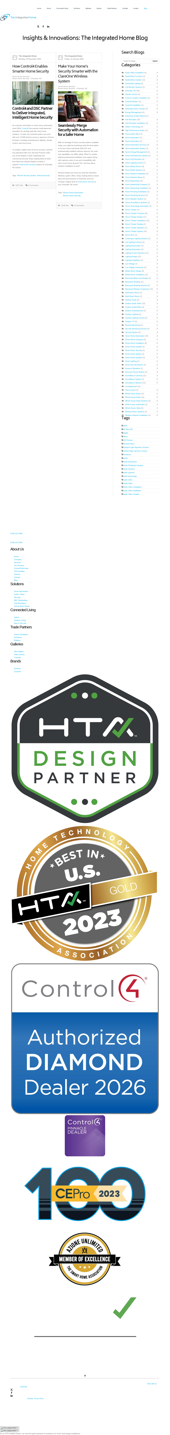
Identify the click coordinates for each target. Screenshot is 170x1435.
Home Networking (132, 181)
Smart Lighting (131, 361)
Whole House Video (133, 408)
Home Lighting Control (134, 163)
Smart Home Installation (134, 343)
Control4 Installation (133, 105)
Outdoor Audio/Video (133, 307)
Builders (17, 640)
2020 (125, 426)
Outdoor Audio (131, 300)
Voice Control (130, 390)
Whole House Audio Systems (136, 401)
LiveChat (23, 1387)
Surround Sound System (134, 372)
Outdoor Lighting (131, 314)
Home (39, 8)
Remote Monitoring (132, 325)
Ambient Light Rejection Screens (136, 447)
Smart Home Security (20, 76)
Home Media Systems (134, 170)
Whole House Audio (133, 397)
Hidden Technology (133, 127)
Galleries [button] (88, 8)
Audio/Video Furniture (134, 76)
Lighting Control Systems (135, 253)
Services (17, 562)
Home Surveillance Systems (136, 202)
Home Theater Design (134, 217)
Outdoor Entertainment (134, 311)
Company (18, 559)
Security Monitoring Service (136, 329)
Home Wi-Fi (130, 235)
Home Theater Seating (134, 224)
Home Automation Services (135, 145)
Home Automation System (135, 148)
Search (155, 61)
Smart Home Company (134, 339)
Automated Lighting (133, 83)
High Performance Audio (134, 130)
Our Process (19, 565)
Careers (17, 574)
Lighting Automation (133, 246)
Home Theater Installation (135, 220)
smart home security (27, 165)
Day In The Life (20, 623)
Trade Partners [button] (112, 8)
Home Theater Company (135, 213)
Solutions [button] (77, 8)
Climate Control (131, 94)
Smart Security (44, 175)
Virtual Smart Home (21, 606)
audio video (127, 480)
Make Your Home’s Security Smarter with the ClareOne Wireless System (77, 74)
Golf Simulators (20, 603)
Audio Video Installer (131, 494)
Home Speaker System (134, 199)
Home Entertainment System (136, 156)
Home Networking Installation (136, 188)
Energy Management (133, 112)
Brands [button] (99, 8)
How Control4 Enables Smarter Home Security (30, 69)
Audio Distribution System (133, 465)
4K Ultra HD (128, 429)
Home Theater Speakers (135, 228)
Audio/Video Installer (133, 80)
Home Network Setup (133, 177)
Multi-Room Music (132, 296)
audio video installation (132, 491)
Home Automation (132, 138)
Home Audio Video (132, 134)
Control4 (25, 128)
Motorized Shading (133, 282)
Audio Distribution (130, 462)
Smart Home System (133, 354)
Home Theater (131, 210)
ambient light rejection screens (135, 451)
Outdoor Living (20, 620)
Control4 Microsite (21, 568)
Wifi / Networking (20, 600)
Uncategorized (131, 386)
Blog (145, 8)
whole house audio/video (135, 404)
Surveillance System (133, 379)
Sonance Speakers (132, 368)
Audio (125, 458)
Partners (17, 669)
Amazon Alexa (128, 444)
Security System (131, 332)
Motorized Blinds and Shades (137, 278)
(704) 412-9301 (16, 542)
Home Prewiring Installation (136, 192)
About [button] (49, 8)
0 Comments (33, 185)
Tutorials (125, 8)
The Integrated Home (28, 56)
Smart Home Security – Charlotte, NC (27, 78)
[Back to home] (18, 17)
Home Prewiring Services (135, 195)
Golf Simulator (131, 119)
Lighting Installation (132, 260)
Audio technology (130, 476)
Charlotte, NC (130, 91)
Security (17, 597)
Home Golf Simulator (133, 159)
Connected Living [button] (62, 8)
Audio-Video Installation (134, 73)
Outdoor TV (129, 321)
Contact (135, 8)
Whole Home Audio (132, 394)
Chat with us (152, 1384)
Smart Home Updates (133, 358)
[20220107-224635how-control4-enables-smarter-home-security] (33, 93)
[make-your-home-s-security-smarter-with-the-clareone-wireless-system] (79, 106)
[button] (85, 1376)
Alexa (125, 436)
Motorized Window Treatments (137, 289)
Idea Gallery (19, 651)
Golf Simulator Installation (135, 123)
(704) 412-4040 (16, 533)
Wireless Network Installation (136, 415)
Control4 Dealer (131, 101)
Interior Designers (21, 634)
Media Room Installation (134, 275)
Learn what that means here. (93, 1434)
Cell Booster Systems (133, 87)
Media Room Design (133, 271)
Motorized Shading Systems (136, 285)
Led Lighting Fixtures (133, 242)
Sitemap (30, 1398)
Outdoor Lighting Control (135, 318)
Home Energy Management (136, 152)
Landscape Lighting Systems (136, 238)
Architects (127, 454)
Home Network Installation (135, 174)
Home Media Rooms (133, 166)
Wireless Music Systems (134, 412)
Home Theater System (134, 231)
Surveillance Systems (133, 383)
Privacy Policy (39, 1398)
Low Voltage (130, 264)
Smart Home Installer (133, 347)
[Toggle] (158, 73)
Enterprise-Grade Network (135, 116)
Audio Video (128, 483)
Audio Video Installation (132, 487)
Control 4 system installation (136, 98)
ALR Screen (128, 440)
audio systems (129, 473)
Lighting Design (131, 257)
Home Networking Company (136, 184)
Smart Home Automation (73, 193)
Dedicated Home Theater (135, 109)
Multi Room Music (132, 293)
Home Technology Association (137, 206)
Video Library (19, 654)
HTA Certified (19, 571)
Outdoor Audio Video (133, 303)
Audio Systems (129, 469)
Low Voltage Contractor (134, 267)
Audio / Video (19, 594)
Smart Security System (27, 175)
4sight (125, 433)
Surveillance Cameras (134, 376)
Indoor (16, 617)
